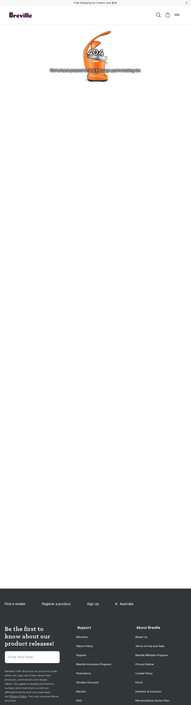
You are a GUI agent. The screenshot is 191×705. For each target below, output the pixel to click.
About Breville (148, 628)
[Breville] (21, 15)
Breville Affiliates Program (151, 655)
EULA (139, 682)
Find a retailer (15, 604)
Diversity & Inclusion (148, 691)
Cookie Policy (144, 673)
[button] (167, 15)
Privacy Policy (18, 696)
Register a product (56, 604)
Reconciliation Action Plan (152, 700)
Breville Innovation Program (93, 664)
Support (84, 628)
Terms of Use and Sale (149, 646)
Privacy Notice (144, 664)
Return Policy (84, 646)
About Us (141, 637)
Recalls (81, 691)
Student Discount (87, 682)
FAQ (79, 700)
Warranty (82, 637)
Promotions (83, 673)
